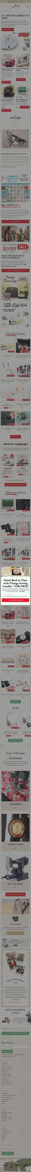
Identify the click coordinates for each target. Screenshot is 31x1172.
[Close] (28, 569)
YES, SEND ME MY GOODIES (15, 600)
